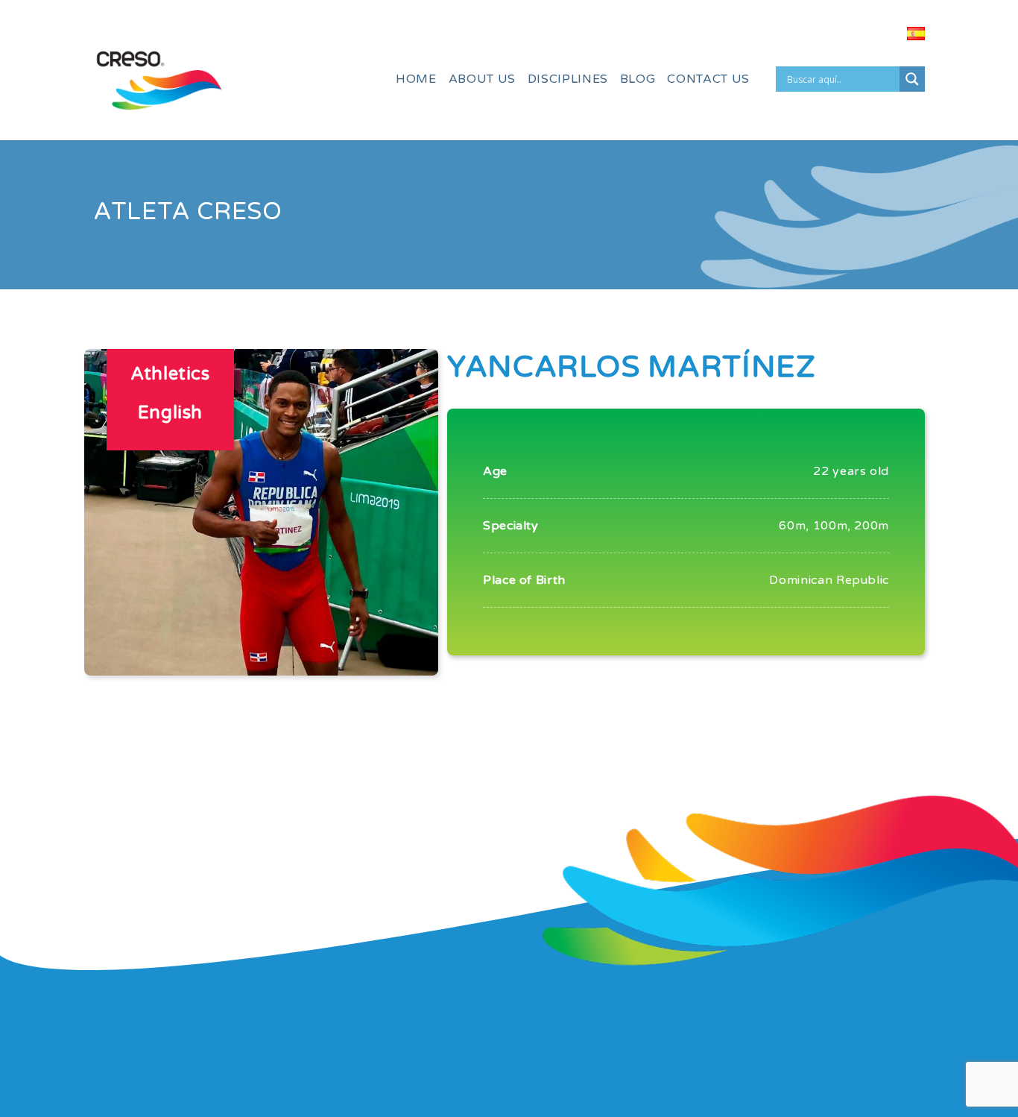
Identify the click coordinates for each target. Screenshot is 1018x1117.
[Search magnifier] (912, 79)
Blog (638, 79)
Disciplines (568, 79)
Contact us (708, 79)
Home (416, 79)
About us (482, 79)
